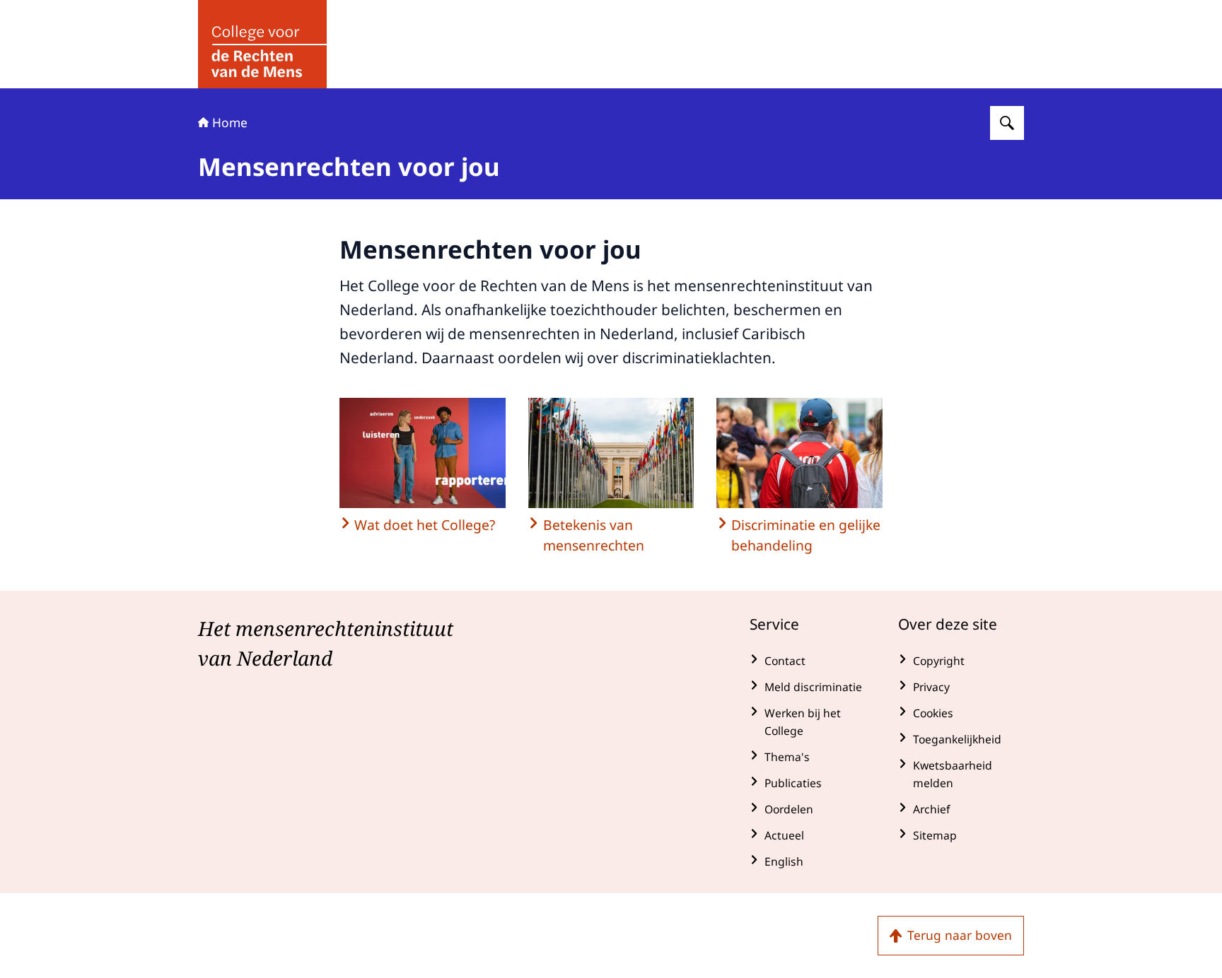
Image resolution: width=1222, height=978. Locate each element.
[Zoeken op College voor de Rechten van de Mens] (1007, 123)
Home (230, 122)
